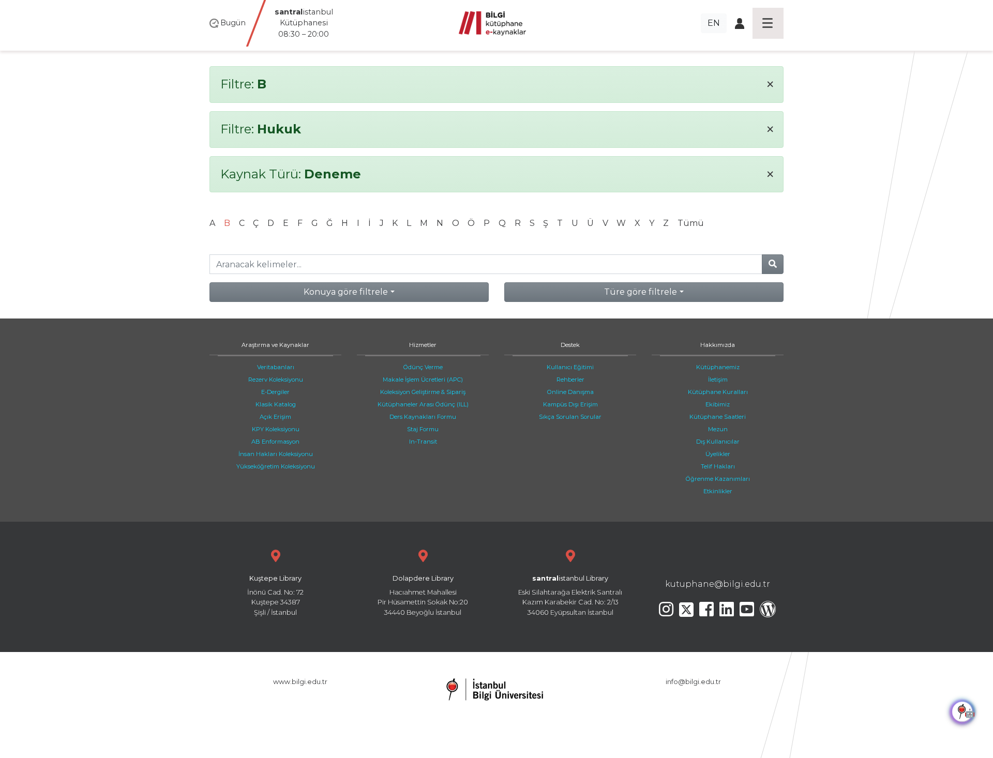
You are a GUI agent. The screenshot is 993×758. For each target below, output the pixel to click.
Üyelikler (717, 454)
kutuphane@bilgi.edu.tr (717, 584)
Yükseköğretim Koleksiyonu (275, 466)
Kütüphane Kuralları (718, 392)
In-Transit (423, 441)
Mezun (718, 429)
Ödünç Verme (423, 367)
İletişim (718, 379)
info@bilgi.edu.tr (693, 682)
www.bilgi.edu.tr (300, 682)
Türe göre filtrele (640, 292)
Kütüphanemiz (718, 367)
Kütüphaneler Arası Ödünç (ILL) (423, 404)
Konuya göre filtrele (346, 292)
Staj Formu (423, 429)
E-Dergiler (275, 392)
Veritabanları (275, 367)
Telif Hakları (718, 466)
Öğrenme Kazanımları (718, 478)
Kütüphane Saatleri (717, 416)
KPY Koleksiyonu (275, 429)
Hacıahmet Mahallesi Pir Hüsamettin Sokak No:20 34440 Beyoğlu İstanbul (423, 595)
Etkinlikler (717, 491)
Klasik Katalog (275, 404)
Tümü (691, 223)
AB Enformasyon (275, 441)
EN (714, 23)
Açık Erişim (275, 416)
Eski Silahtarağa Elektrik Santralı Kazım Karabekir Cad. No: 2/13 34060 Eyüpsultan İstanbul (570, 595)
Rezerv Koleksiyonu (275, 379)
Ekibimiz (717, 404)
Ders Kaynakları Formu (422, 416)
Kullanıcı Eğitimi (570, 367)
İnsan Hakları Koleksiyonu (275, 454)
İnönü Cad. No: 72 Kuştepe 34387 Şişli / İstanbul (275, 595)
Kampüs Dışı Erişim (570, 404)
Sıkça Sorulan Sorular (570, 416)
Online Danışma (570, 392)
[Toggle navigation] (768, 23)
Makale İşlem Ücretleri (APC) (423, 379)
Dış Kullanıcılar (718, 441)
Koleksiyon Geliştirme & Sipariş (422, 392)
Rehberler (570, 379)
